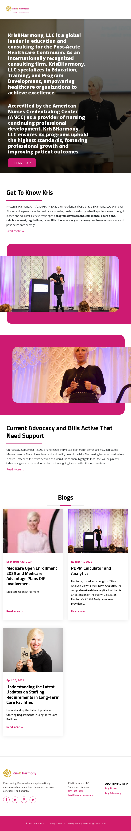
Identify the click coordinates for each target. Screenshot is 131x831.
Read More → (15, 231)
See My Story (22, 163)
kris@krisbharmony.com (80, 795)
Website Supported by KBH (94, 823)
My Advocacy (113, 793)
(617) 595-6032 (76, 791)
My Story (111, 788)
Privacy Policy (74, 823)
